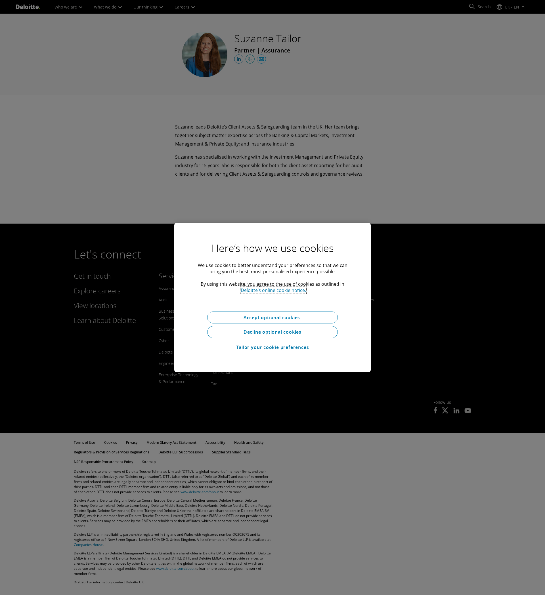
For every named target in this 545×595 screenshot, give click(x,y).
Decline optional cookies (272, 332)
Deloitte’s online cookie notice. (273, 290)
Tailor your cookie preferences (272, 347)
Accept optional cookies (272, 317)
